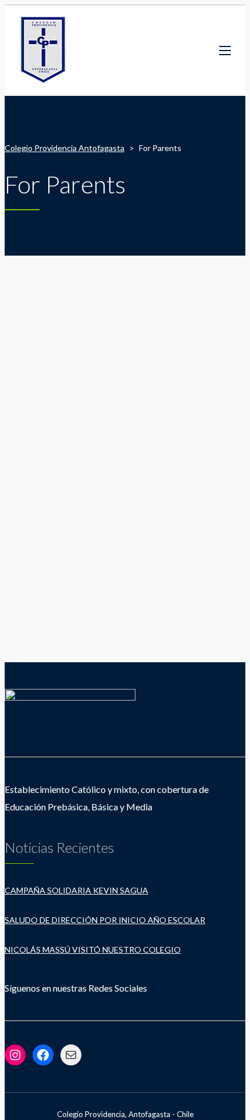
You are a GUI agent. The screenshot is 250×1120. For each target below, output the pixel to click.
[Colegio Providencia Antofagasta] (43, 50)
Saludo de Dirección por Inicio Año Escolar (105, 920)
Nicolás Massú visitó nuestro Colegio (93, 949)
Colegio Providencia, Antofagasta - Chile (125, 1114)
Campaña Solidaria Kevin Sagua (76, 890)
